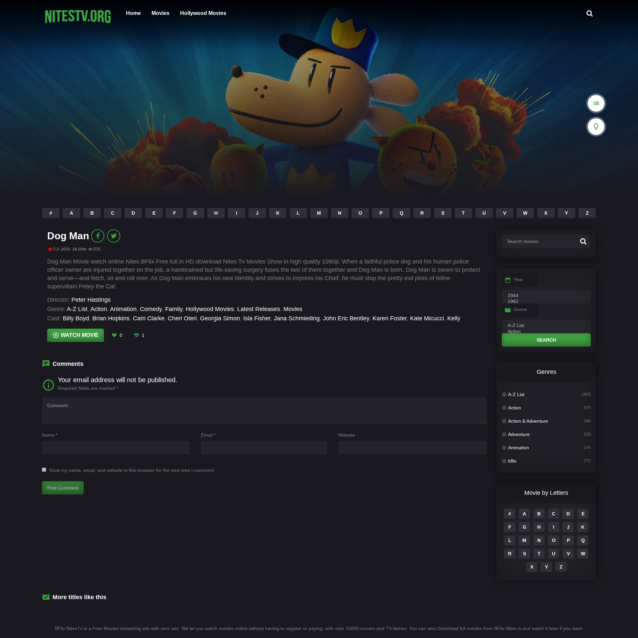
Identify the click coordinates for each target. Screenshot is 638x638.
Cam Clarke (148, 318)
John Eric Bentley (346, 318)
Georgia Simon (220, 318)
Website (346, 435)
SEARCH (546, 340)
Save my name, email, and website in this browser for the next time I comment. (132, 470)
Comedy (151, 309)
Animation (123, 309)
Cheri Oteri (182, 318)
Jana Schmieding (297, 318)
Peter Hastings (91, 299)
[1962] (546, 302)
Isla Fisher (256, 318)
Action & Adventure (528, 421)
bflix (512, 461)
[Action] (546, 332)
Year (518, 279)
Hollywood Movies (203, 13)
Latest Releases (258, 309)
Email (208, 435)
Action (98, 309)
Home (133, 13)
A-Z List (77, 309)
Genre (520, 309)
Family (173, 309)
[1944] (546, 296)
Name (49, 435)
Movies (160, 13)
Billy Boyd (76, 318)
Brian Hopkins (111, 318)
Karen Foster (389, 318)
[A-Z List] (546, 326)
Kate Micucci (427, 318)
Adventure (519, 434)
